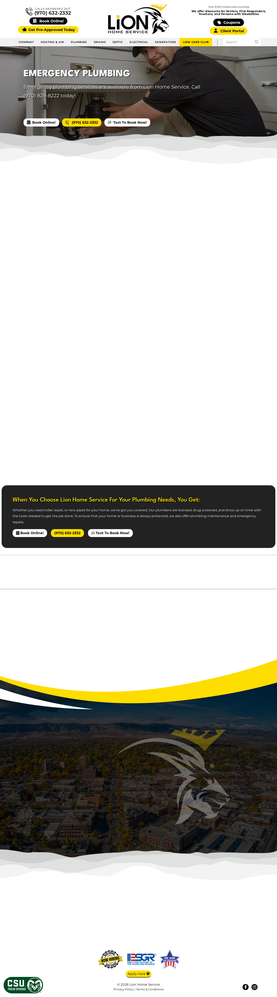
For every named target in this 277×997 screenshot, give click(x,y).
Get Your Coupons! (249, 948)
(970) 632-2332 (52, 12)
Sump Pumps (214, 281)
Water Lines (213, 290)
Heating (210, 912)
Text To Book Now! (130, 122)
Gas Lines (210, 272)
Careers (249, 924)
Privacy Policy (124, 989)
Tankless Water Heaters (223, 317)
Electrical (139, 42)
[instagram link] (254, 987)
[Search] (258, 42)
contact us (48, 407)
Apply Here (137, 974)
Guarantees (249, 942)
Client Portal (231, 31)
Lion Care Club (196, 42)
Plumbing (79, 42)
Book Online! (44, 122)
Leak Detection (216, 327)
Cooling (210, 918)
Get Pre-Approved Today (51, 30)
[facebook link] (246, 987)
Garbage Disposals (219, 263)
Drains (100, 42)
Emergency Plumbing (222, 254)
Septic (118, 42)
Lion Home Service (34, 259)
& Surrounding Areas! (155, 800)
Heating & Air (52, 42)
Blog (249, 918)
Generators (165, 42)
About (249, 912)
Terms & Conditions (150, 989)
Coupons (231, 22)
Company (26, 42)
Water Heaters (215, 308)
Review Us (249, 936)
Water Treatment (217, 299)
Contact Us (249, 930)
